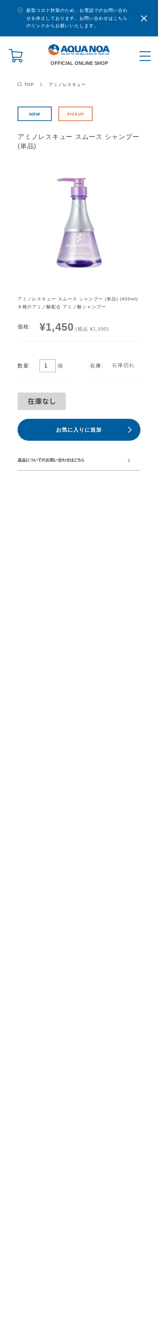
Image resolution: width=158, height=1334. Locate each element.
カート (13, 56)
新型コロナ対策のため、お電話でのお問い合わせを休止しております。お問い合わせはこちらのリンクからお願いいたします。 (77, 18)
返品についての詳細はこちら (79, 460)
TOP (29, 84)
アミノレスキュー (67, 84)
